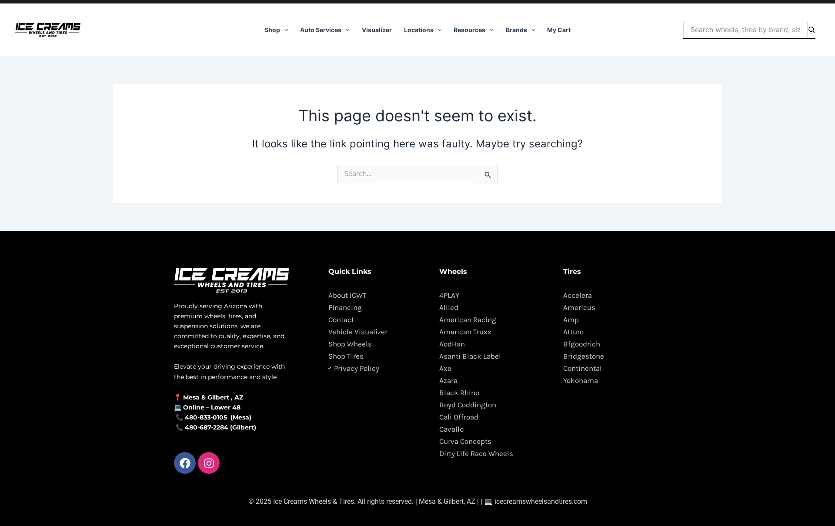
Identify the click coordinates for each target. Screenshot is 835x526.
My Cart (559, 29)
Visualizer (377, 29)
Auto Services (320, 29)
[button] (284, 30)
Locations (419, 29)
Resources (469, 29)
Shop (272, 29)
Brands (516, 29)
